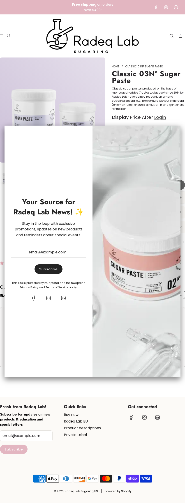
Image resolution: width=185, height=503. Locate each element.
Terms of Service (57, 287)
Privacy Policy (29, 287)
